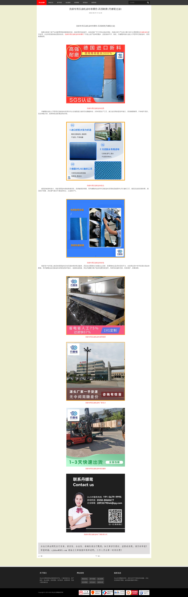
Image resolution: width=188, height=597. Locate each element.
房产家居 (59, 2)
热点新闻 (68, 2)
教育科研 (94, 2)
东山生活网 (42, 2)
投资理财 (76, 2)
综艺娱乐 (85, 2)
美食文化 (50, 2)
